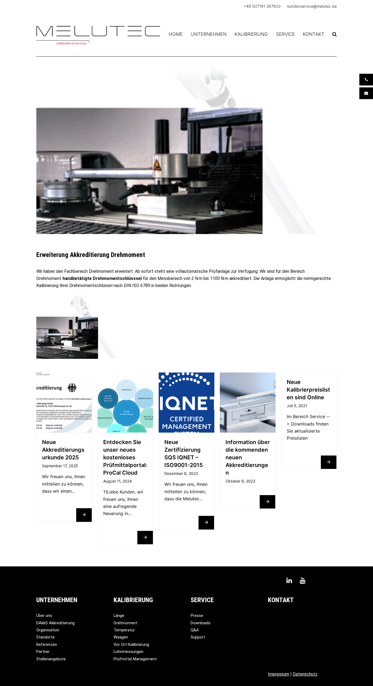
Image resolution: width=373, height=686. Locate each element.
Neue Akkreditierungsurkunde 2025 (63, 450)
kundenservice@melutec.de (312, 6)
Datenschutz (305, 674)
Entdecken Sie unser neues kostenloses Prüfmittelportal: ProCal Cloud (125, 457)
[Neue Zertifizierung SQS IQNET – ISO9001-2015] (186, 402)
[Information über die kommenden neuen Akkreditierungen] (248, 402)
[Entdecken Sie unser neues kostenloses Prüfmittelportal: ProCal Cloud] (125, 402)
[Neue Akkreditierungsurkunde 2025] (64, 402)
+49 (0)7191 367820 (262, 6)
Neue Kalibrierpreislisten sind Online (308, 390)
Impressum (278, 674)
